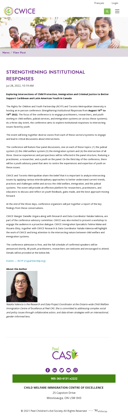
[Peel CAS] (65, 353)
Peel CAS (19, 11)
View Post (19, 52)
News (6, 52)
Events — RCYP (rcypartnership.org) (26, 260)
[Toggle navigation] (117, 11)
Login (115, 3)
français (99, 3)
